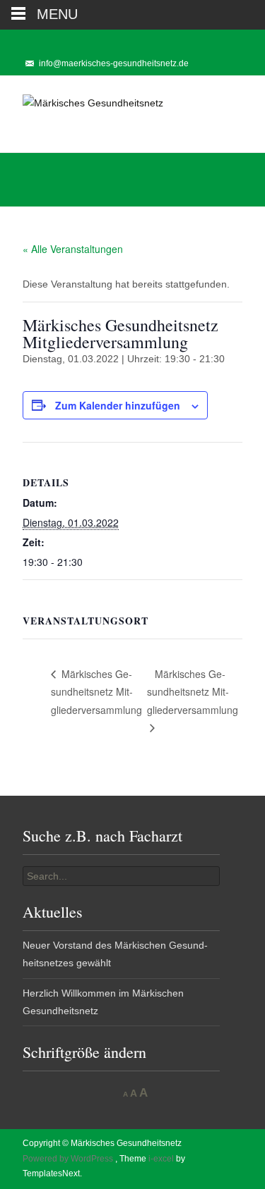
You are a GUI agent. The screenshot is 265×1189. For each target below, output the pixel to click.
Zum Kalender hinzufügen (117, 405)
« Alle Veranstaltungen (73, 249)
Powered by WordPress (69, 1159)
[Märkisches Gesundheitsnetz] (81, 103)
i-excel (162, 1159)
